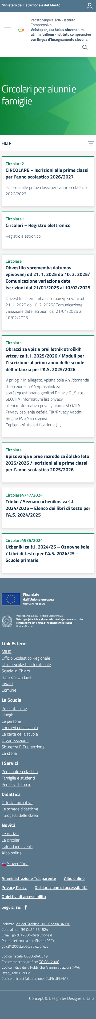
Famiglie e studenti (18, 778)
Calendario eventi (17, 846)
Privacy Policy (14, 887)
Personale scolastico (20, 771)
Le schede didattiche (20, 809)
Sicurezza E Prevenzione (23, 747)
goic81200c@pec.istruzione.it (25, 946)
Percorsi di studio (16, 784)
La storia (9, 753)
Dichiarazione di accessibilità (61, 887)
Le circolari (11, 840)
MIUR (6, 651)
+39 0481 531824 (33, 929)
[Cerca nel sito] (85, 47)
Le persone (11, 721)
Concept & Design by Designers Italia (61, 998)
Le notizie (10, 833)
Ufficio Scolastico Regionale (26, 658)
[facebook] (25, 907)
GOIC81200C (49, 961)
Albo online (12, 853)
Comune (9, 690)
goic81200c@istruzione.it (32, 935)
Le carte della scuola (20, 734)
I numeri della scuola (20, 727)
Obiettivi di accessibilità (24, 896)
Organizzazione (15, 740)
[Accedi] (89, 6)
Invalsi (7, 683)
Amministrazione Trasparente (29, 878)
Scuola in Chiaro (16, 671)
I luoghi (8, 715)
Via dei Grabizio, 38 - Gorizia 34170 (43, 924)
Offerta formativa (17, 802)
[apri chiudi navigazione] (7, 29)
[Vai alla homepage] (21, 30)
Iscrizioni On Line (16, 677)
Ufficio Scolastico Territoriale (26, 664)
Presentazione (14, 708)
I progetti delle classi (20, 815)
